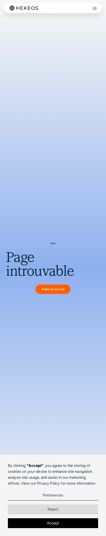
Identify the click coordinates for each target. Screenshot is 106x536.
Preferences (53, 495)
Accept (53, 523)
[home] (23, 8)
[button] (94, 8)
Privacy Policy (48, 483)
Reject (53, 509)
